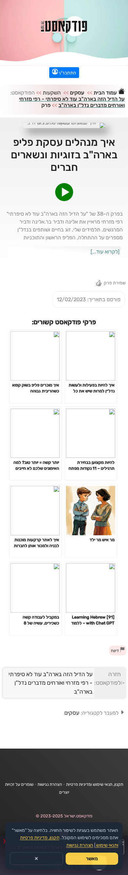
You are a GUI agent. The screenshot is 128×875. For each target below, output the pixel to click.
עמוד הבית (106, 93)
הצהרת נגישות (49, 784)
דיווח (115, 650)
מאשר (92, 859)
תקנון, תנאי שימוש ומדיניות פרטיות (94, 784)
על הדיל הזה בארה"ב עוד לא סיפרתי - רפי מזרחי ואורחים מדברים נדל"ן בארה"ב (72, 102)
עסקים (77, 93)
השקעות (52, 93)
